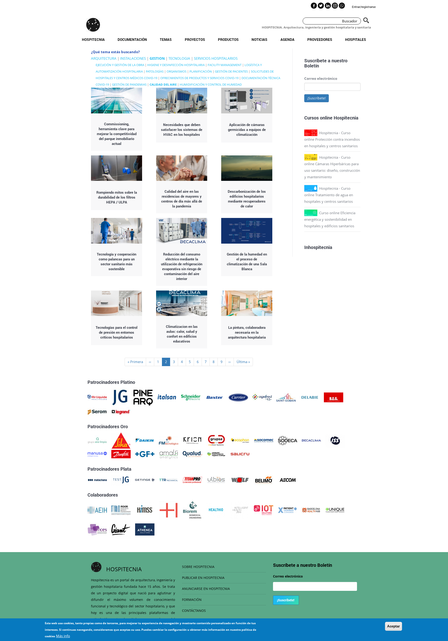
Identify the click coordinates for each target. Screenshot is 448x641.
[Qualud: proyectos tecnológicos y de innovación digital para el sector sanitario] (192, 453)
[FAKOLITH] (216, 453)
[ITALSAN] (167, 397)
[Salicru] (240, 453)
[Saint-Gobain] (286, 397)
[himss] (144, 509)
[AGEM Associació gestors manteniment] (121, 509)
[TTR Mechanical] (168, 479)
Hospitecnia (93, 39)
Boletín (311, 66)
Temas (166, 39)
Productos (228, 39)
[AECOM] (287, 479)
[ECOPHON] (240, 440)
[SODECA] (287, 440)
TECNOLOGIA (179, 58)
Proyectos (195, 39)
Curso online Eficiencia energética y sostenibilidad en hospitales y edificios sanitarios (329, 219)
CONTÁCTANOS (194, 610)
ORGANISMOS (176, 71)
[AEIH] (97, 509)
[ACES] (97, 529)
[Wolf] (240, 479)
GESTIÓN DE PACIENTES (231, 71)
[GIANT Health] (121, 529)
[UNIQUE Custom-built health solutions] (335, 509)
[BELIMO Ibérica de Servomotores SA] (263, 479)
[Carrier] (238, 397)
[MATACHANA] (97, 479)
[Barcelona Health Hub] (311, 509)
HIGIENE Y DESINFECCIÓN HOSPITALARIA (176, 65)
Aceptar (393, 626)
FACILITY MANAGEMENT (225, 65)
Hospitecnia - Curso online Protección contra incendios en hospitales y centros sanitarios (332, 139)
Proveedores (319, 39)
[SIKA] (121, 440)
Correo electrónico (320, 78)
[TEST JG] (121, 479)
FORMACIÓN (192, 599)
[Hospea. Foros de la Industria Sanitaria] (168, 509)
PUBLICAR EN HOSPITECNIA (203, 577)
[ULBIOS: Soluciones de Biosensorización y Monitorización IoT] (216, 479)
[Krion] (192, 440)
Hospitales (355, 39)
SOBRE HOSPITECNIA (198, 566)
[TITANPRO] (192, 479)
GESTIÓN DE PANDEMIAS (129, 84)
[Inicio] (93, 25)
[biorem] (192, 509)
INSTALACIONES (133, 58)
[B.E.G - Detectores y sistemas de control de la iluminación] (333, 397)
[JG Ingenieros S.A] (120, 397)
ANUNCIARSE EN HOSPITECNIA (206, 588)
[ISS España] (335, 440)
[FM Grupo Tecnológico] (168, 440)
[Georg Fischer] (144, 453)
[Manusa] (97, 453)
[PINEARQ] (143, 397)
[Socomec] (263, 440)
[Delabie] (309, 397)
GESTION (157, 58)
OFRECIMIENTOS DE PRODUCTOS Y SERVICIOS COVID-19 (199, 78)
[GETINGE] (144, 479)
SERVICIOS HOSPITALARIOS (216, 58)
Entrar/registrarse (364, 7)
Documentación (132, 39)
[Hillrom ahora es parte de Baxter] (214, 397)
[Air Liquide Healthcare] (97, 397)
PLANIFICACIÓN (200, 71)
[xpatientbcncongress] (287, 509)
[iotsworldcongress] (263, 509)
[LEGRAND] (121, 411)
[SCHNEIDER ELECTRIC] (190, 397)
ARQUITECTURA (103, 58)
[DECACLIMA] (311, 440)
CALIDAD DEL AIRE (163, 84)
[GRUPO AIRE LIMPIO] (97, 440)
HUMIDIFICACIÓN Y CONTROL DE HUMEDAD (211, 84)
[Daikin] (144, 440)
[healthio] (216, 509)
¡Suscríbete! (316, 98)
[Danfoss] (121, 453)
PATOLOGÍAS (155, 71)
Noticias (259, 39)
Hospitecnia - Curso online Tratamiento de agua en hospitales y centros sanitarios (328, 195)
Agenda (287, 39)
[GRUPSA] (216, 440)
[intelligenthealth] (239, 509)
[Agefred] (262, 397)
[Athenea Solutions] (144, 529)
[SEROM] (97, 411)
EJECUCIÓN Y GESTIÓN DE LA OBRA (120, 65)
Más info (63, 636)
